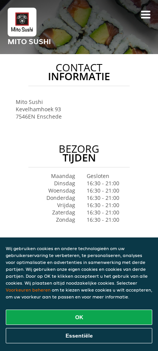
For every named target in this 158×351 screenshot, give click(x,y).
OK (79, 317)
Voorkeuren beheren (28, 290)
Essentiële (79, 336)
